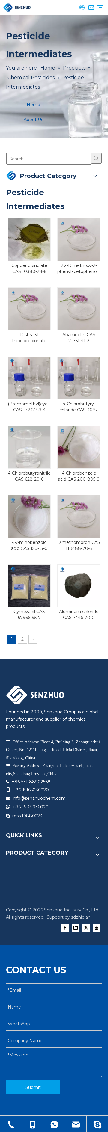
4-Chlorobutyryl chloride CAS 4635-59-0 (78, 407)
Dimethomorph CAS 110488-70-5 (78, 545)
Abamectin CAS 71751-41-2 (78, 337)
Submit (33, 1087)
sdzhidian (81, 917)
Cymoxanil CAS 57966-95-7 (29, 614)
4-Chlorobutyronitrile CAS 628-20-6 (29, 476)
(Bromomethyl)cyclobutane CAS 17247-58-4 (29, 407)
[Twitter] (86, 928)
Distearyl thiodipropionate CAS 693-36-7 (29, 338)
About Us (33, 119)
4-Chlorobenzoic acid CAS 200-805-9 (79, 476)
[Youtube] (96, 928)
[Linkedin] (76, 928)
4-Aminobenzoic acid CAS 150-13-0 (29, 545)
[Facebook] (65, 928)
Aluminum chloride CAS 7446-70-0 (79, 614)
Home (33, 104)
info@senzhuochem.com (39, 798)
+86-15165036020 (31, 807)
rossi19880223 (27, 816)
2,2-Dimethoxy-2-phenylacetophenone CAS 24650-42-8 (78, 268)
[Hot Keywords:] (96, 158)
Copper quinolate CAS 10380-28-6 (29, 268)
